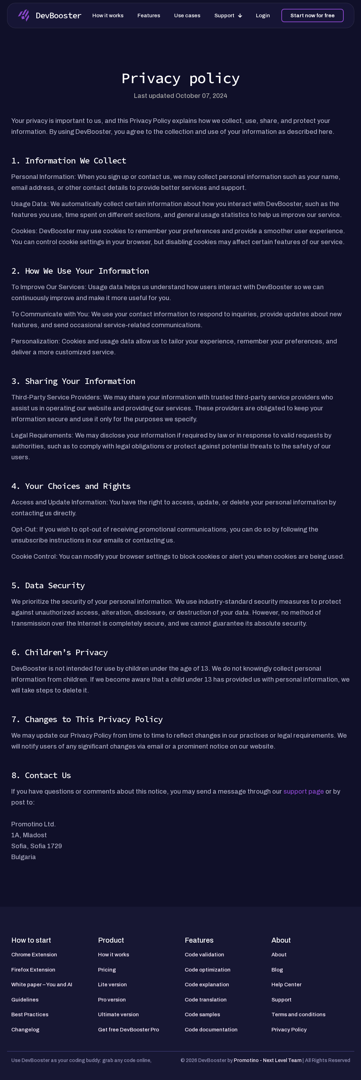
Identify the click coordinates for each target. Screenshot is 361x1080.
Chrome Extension (34, 954)
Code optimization (208, 970)
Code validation (204, 954)
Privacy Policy (289, 1029)
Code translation (206, 1000)
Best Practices (29, 1014)
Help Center (286, 984)
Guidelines (24, 1000)
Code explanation (207, 984)
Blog (277, 970)
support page (303, 791)
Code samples (202, 1014)
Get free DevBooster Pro (128, 1029)
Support (281, 1000)
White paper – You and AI (41, 984)
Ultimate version (118, 1014)
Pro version (112, 1000)
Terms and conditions (298, 1014)
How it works (113, 954)
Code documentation (211, 1029)
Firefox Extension (33, 970)
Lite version (112, 984)
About (279, 954)
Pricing (107, 970)
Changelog (25, 1029)
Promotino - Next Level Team (268, 1060)
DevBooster (58, 15)
